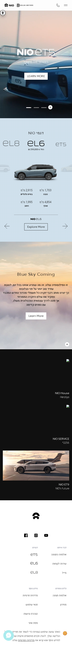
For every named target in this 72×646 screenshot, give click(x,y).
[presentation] (46, 535)
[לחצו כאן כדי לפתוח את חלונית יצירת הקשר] (8, 635)
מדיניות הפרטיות (26, 640)
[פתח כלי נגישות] (3, 13)
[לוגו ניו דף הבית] (18, 5)
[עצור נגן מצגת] (67, 344)
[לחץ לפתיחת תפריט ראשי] (66, 5)
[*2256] (58, 5)
